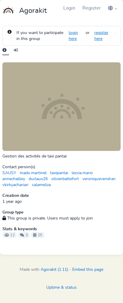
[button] (112, 8)
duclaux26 (38, 179)
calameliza (41, 185)
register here (101, 36)
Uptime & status (61, 287)
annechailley (13, 179)
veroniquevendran (99, 179)
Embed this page (87, 270)
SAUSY (9, 173)
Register (91, 8)
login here (73, 36)
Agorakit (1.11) (54, 270)
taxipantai (59, 173)
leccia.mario (82, 173)
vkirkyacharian (15, 185)
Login (69, 8)
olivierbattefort (65, 179)
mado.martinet (33, 173)
